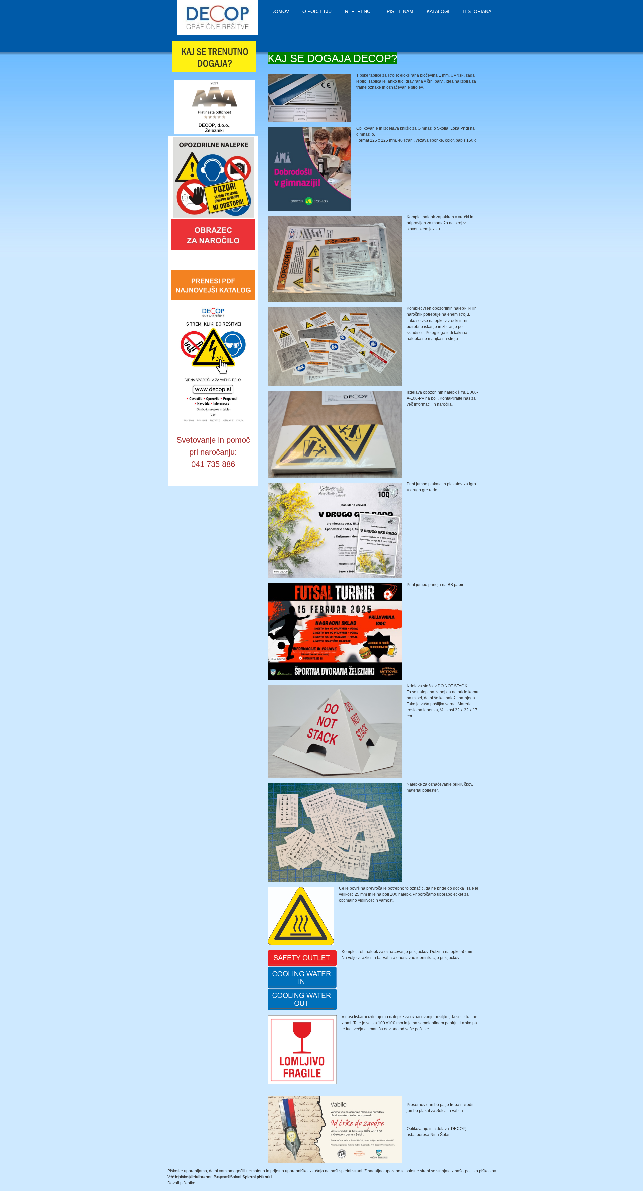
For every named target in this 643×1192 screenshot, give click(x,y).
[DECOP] (217, 17)
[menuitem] (280, 11)
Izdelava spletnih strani (192, 1177)
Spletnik (237, 1177)
